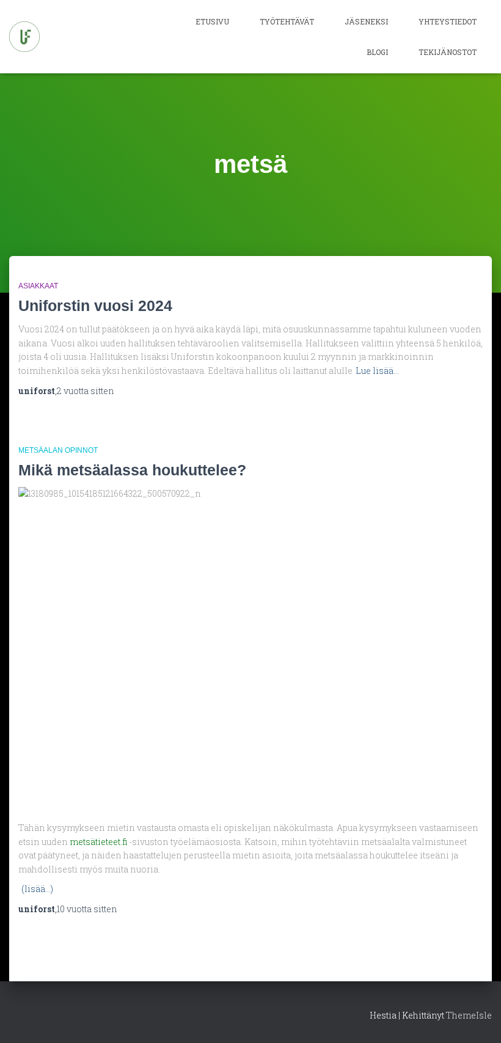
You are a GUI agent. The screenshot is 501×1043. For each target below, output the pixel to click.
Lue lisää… (377, 370)
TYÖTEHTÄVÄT (287, 21)
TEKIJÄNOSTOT (448, 52)
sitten (85, 391)
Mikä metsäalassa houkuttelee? (132, 469)
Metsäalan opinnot (58, 450)
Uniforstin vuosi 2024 (95, 305)
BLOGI (377, 52)
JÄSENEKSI (366, 21)
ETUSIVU (212, 21)
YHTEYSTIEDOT (448, 21)
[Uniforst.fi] (24, 36)
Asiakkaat (38, 286)
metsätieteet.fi (99, 841)
